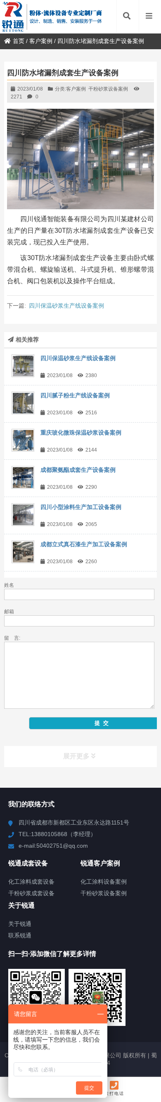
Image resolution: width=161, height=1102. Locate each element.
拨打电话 (114, 1093)
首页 (18, 41)
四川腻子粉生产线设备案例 (75, 395)
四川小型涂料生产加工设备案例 (80, 507)
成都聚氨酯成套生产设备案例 (78, 469)
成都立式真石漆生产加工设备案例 (83, 544)
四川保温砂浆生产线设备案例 (66, 305)
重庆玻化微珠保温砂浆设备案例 (80, 432)
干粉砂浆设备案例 (108, 89)
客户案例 (40, 41)
